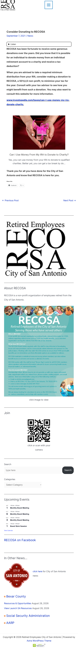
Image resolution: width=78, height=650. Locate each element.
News (30, 35)
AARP (10, 623)
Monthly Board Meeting (19, 508)
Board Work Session (18, 526)
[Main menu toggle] (49, 5)
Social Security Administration (28, 616)
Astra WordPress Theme (39, 640)
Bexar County (16, 596)
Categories (9, 479)
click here (37, 571)
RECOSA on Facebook (20, 540)
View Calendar (8, 530)
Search (7, 464)
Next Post (69, 200)
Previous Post (10, 200)
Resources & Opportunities (17, 603)
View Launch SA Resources (18, 608)
